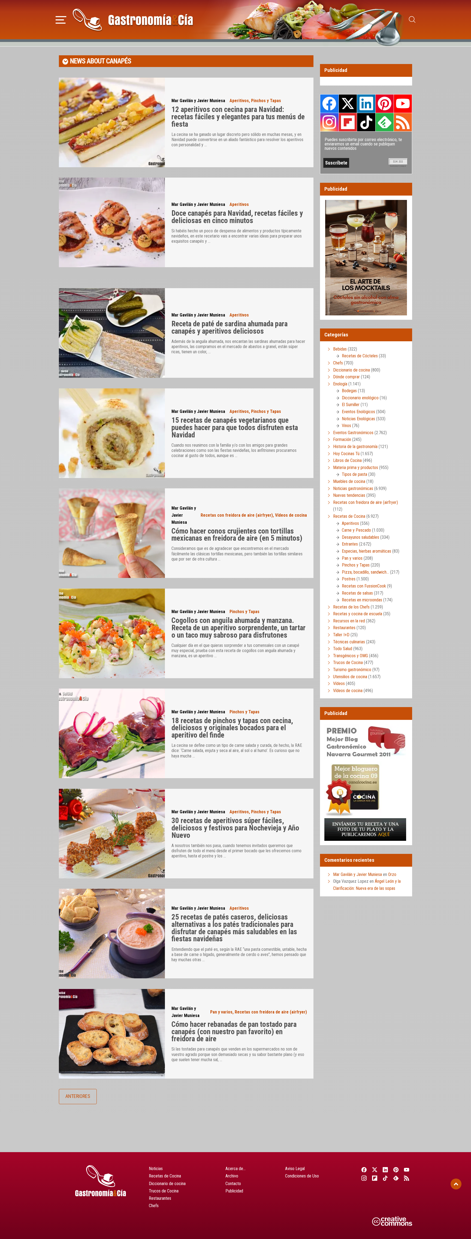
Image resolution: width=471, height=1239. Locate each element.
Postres (348, 579)
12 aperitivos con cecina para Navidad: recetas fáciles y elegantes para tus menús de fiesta (238, 116)
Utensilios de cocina (350, 676)
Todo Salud (342, 648)
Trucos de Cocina (348, 662)
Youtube (403, 103)
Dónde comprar (346, 376)
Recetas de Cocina (349, 516)
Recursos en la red (349, 620)
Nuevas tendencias (349, 495)
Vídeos (339, 683)
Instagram (329, 122)
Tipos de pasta (354, 474)
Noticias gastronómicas (353, 488)
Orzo (392, 874)
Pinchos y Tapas (266, 100)
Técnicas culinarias (349, 641)
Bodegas (349, 390)
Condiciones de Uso (302, 1176)
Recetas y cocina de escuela (357, 613)
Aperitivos (239, 100)
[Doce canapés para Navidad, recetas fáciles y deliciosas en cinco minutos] (112, 222)
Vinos (346, 425)
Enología (340, 383)
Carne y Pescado (356, 530)
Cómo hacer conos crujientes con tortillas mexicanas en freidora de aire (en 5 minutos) (236, 535)
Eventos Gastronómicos (353, 432)
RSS (403, 122)
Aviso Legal (295, 1168)
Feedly (385, 122)
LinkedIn (366, 103)
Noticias (156, 1168)
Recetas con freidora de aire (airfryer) (237, 515)
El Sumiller (351, 404)
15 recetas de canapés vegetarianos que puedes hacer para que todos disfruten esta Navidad (234, 427)
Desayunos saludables (360, 537)
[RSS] (406, 1178)
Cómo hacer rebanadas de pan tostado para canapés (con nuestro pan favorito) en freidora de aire (234, 1031)
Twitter (348, 103)
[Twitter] (374, 1169)
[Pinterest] (396, 1169)
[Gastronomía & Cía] (133, 20)
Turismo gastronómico (352, 669)
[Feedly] (396, 1178)
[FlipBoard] (374, 1178)
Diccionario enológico (360, 397)
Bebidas (340, 349)
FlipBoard (348, 122)
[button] (61, 19)
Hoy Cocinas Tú (346, 453)
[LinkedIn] (385, 1169)
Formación (342, 439)
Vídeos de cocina (291, 515)
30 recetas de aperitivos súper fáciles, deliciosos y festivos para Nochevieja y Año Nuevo (235, 827)
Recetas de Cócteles (360, 355)
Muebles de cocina (349, 481)
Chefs (338, 363)
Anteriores (77, 1096)
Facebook (329, 104)
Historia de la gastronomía (355, 446)
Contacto (233, 1183)
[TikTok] (385, 1178)
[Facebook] (364, 1169)
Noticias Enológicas (358, 418)
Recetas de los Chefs (351, 607)
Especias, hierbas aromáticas (366, 551)
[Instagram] (364, 1178)
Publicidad (234, 1191)
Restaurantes (344, 627)
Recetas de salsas (357, 593)
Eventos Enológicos (358, 411)
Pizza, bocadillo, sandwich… (365, 572)
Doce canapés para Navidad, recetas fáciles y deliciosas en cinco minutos (237, 217)
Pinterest (385, 103)
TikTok (366, 122)
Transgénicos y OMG (350, 655)
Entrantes (350, 544)
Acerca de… (235, 1168)
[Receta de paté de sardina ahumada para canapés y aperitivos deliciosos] (112, 333)
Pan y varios (221, 1012)
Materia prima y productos (355, 467)
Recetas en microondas (362, 599)
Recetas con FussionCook (364, 586)
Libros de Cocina (347, 460)
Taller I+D (341, 634)
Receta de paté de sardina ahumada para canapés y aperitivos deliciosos (229, 327)
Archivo (231, 1176)
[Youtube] (406, 1169)
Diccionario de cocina (351, 370)
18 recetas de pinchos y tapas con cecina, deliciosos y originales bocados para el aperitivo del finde (232, 727)
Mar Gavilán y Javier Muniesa (198, 100)
